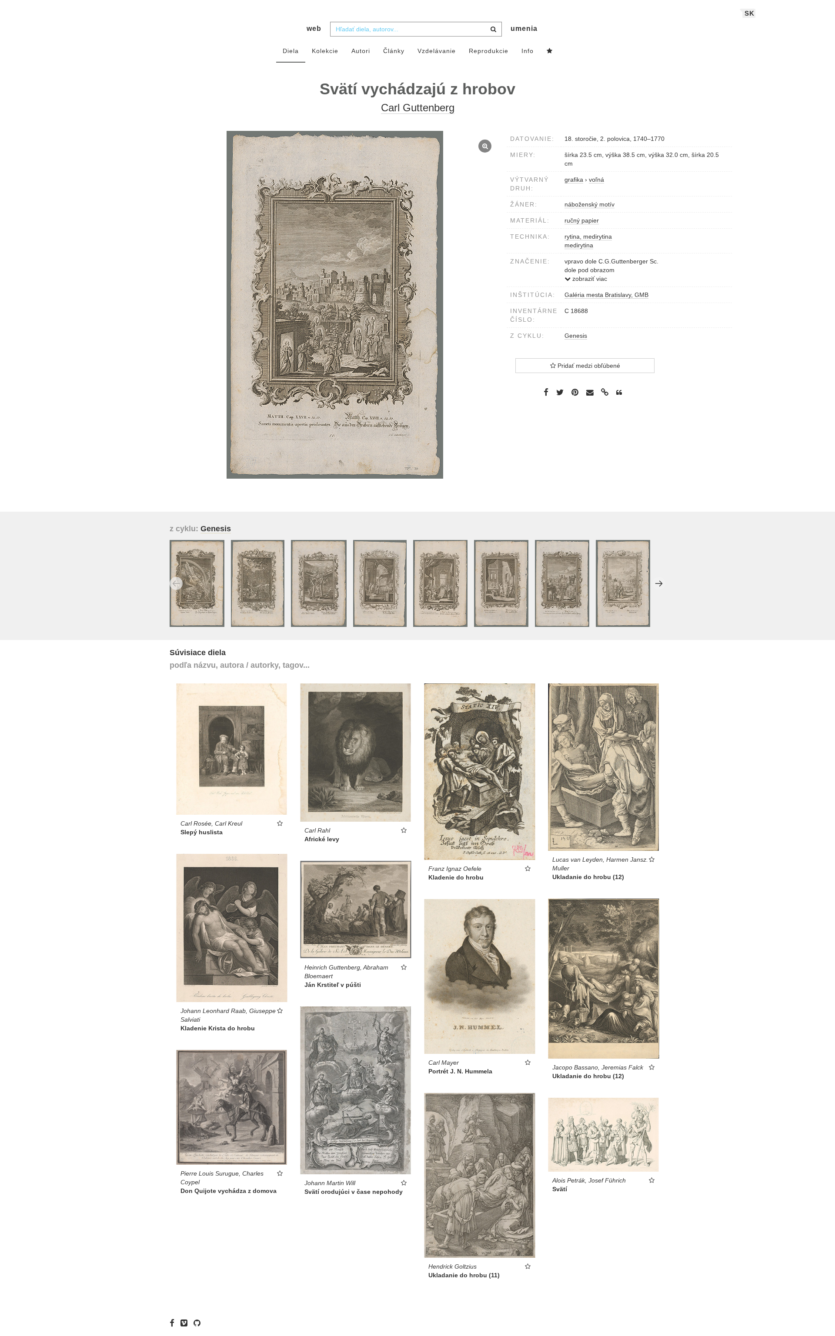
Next (658, 583)
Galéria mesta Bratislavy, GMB (606, 294)
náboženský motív (589, 204)
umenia (524, 28)
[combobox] (416, 29)
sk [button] (750, 13)
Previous (176, 583)
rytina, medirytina (588, 236)
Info (527, 50)
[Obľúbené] (549, 51)
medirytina (578, 245)
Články (393, 50)
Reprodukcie (488, 50)
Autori (360, 50)
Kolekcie (325, 50)
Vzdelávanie (437, 50)
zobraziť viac (589, 278)
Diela (291, 50)
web (314, 28)
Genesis (575, 335)
